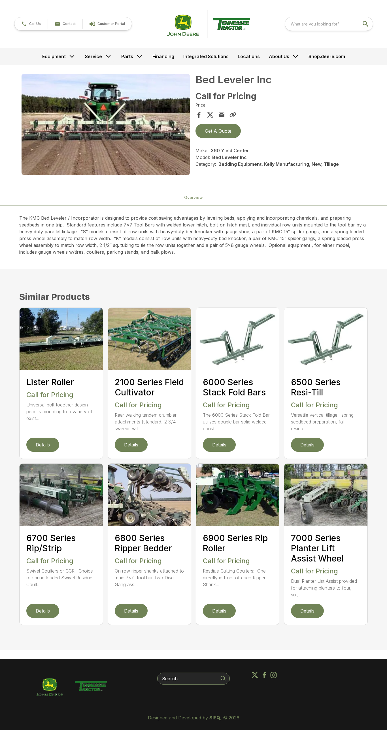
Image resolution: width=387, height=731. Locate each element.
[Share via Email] (221, 114)
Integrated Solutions (206, 56)
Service (93, 56)
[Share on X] (210, 114)
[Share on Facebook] (198, 114)
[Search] (223, 678)
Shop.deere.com (327, 56)
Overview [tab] (193, 197)
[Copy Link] (232, 114)
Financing (163, 56)
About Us (279, 56)
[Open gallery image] (106, 124)
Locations (249, 56)
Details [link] (43, 445)
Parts (127, 56)
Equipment (54, 56)
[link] (107, 24)
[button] (31, 24)
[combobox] (329, 24)
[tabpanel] (106, 125)
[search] (366, 23)
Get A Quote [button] (218, 131)
